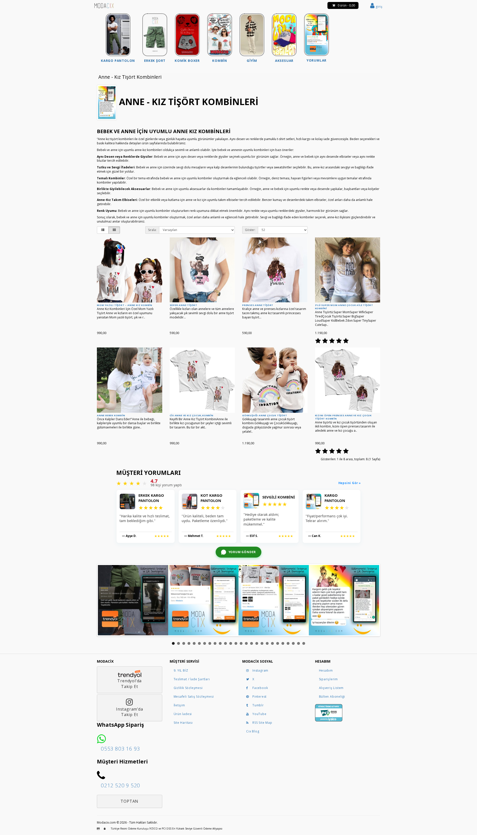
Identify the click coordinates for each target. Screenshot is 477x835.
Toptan (129, 801)
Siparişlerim (328, 679)
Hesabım (326, 670)
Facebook (260, 688)
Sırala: (152, 230)
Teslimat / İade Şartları (192, 679)
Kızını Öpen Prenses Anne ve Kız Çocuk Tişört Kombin (343, 417)
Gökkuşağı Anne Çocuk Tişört (264, 415)
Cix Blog (252, 731)
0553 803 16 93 (120, 748)
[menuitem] (118, 39)
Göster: (250, 230)
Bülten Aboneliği (332, 696)
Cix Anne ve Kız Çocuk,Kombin (191, 415)
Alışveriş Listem (331, 688)
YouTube (259, 714)
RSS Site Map (262, 723)
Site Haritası (183, 723)
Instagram (260, 670)
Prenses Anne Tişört (257, 305)
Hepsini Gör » (349, 483)
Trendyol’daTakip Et (129, 683)
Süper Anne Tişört (184, 305)
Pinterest (259, 696)
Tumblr (258, 705)
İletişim (179, 705)
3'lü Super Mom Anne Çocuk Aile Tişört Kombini (344, 307)
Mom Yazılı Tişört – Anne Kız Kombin (124, 305)
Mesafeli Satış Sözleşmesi (194, 696)
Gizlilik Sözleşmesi (188, 688)
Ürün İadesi (183, 714)
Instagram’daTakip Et (129, 712)
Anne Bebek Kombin (111, 415)
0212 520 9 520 (120, 785)
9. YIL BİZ (181, 670)
